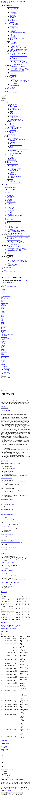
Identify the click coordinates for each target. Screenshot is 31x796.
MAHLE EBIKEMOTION (16, 58)
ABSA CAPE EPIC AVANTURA (21, 80)
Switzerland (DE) (5, 356)
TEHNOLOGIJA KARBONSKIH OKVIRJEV (18, 236)
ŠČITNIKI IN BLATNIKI (16, 168)
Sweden (2, 354)
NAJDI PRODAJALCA (13, 92)
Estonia (2, 307)
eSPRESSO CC (13, 20)
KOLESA (6, 102)
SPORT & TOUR (14, 113)
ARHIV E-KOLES (11, 160)
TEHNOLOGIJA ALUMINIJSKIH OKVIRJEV (18, 237)
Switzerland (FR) (5, 357)
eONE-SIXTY (13, 12)
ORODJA (12, 177)
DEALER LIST (13, 73)
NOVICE (6, 184)
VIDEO (11, 84)
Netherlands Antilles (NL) (7, 334)
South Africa (4, 352)
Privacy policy (9, 790)
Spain (2, 353)
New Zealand (4, 337)
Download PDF (4, 740)
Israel (2, 318)
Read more (3, 405)
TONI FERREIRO (17, 64)
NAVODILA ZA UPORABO (17, 71)
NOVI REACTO (14, 87)
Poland (2, 342)
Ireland (2, 316)
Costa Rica (3, 300)
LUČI (11, 173)
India (2, 315)
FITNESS (12, 158)
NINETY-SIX (13, 30)
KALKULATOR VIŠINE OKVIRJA (19, 68)
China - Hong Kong (5, 299)
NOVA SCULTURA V (15, 86)
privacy (5, 774)
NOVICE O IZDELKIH (13, 7)
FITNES (9, 121)
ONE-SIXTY (13, 26)
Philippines (3, 341)
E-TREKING (10, 147)
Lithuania (3, 324)
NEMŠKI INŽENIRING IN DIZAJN (19, 49)
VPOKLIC (12, 72)
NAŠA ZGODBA (14, 46)
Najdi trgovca (4, 406)
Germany (3, 311)
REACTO (12, 35)
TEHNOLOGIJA (11, 52)
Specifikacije (7, 368)
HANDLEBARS (14, 165)
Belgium (3, 294)
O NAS (8, 41)
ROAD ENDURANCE (15, 119)
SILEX (11, 39)
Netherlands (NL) (5, 333)
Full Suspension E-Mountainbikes (18, 139)
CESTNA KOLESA (12, 115)
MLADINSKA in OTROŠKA (14, 131)
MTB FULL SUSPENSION (16, 105)
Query (2, 95)
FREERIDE (12, 143)
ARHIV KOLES (11, 134)
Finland (2, 308)
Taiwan (2, 358)
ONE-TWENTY (14, 24)
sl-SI (5, 268)
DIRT (11, 34)
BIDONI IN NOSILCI (15, 176)
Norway (3, 339)
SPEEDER (12, 123)
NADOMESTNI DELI (12, 164)
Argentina (3, 290)
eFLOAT (12, 11)
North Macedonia (5, 338)
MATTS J (12, 132)
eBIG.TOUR (13, 16)
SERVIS (9, 65)
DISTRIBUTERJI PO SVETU (17, 66)
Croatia (2, 301)
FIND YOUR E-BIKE (12, 161)
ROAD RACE (13, 117)
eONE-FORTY (13, 13)
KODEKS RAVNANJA (16, 45)
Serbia (2, 346)
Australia (3, 292)
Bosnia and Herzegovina (6, 296)
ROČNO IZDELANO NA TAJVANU (19, 50)
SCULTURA (13, 37)
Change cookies (10, 793)
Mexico (2, 328)
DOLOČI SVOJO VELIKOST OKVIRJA (20, 69)
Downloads (6, 370)
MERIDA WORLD (11, 76)
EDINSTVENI (13, 77)
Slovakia (3, 349)
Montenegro (3, 330)
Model (5, 366)
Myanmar (3, 331)
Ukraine (2, 361)
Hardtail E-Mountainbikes (16, 145)
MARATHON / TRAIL (15, 109)
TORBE (12, 172)
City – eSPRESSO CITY (16, 153)
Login (8, 91)
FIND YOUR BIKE (11, 135)
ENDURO (12, 112)
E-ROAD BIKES (11, 154)
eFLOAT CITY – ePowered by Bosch (19, 149)
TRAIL (11, 111)
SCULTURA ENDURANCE (17, 38)
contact (5, 771)
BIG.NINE (12, 31)
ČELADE (12, 180)
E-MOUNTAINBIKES (12, 138)
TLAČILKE (13, 175)
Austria (2, 293)
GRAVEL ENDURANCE (16, 127)
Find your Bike (10, 88)
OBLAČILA (10, 179)
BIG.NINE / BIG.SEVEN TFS (17, 32)
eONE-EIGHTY (14, 9)
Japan (2, 320)
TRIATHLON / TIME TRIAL (17, 120)
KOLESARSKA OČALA (16, 183)
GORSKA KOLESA (12, 104)
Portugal (3, 343)
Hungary (3, 312)
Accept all (3, 793)
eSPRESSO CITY (14, 19)
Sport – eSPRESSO (14, 150)
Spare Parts (6, 372)
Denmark (3, 304)
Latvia (2, 323)
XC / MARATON (14, 108)
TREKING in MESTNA (13, 128)
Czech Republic (4, 303)
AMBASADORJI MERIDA (16, 60)
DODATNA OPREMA (12, 170)
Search (2, 97)
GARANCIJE (13, 75)
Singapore (3, 347)
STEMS (12, 166)
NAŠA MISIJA (13, 42)
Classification (7, 373)
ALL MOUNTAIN (14, 142)
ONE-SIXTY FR (14, 27)
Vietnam (3, 364)
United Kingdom (5, 362)
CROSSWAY (13, 130)
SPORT (11, 146)
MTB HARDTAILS (14, 107)
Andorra (3, 289)
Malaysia (3, 327)
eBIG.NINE (12, 15)
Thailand (3, 360)
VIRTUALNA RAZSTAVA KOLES (18, 47)
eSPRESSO (12, 18)
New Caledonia (4, 335)
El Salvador (3, 305)
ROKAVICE (13, 181)
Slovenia (3, 350)
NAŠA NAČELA (14, 43)
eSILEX (12, 22)
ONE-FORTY (13, 28)
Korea (2, 322)
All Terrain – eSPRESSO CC (17, 151)
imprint (5, 773)
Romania (3, 345)
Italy (2, 319)
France (2, 309)
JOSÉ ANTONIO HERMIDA (20, 61)
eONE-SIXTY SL (14, 8)
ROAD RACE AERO (15, 116)
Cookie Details (19, 793)
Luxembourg (4, 326)
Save (21, 794)
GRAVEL (9, 124)
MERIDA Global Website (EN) (8, 286)
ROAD (11, 155)
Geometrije (6, 369)
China (2, 297)
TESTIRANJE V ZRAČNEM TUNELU (20, 261)
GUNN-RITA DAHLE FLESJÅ (20, 62)
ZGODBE (12, 79)
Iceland (2, 313)
